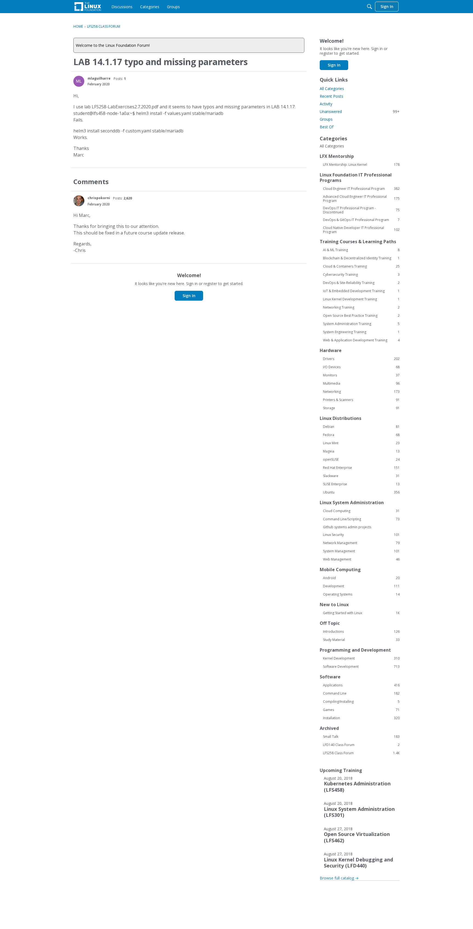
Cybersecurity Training (361, 274)
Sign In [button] (189, 295)
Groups (326, 119)
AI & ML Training (361, 250)
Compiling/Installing (361, 701)
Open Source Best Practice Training (361, 315)
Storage (361, 408)
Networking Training (361, 307)
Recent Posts (331, 96)
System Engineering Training (361, 332)
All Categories (332, 88)
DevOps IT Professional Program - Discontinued (361, 210)
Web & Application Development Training (361, 340)
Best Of (326, 126)
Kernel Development (361, 658)
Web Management (361, 559)
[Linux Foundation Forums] (87, 6)
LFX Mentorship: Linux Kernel (361, 164)
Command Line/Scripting (361, 519)
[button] (78, 81)
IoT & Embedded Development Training (361, 291)
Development (361, 586)
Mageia (361, 451)
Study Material (361, 639)
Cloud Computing (361, 511)
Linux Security (361, 534)
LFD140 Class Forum (361, 744)
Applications (361, 685)
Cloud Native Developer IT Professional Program (361, 230)
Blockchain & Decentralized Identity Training (361, 258)
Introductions (361, 631)
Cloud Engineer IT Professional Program (361, 188)
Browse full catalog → (339, 878)
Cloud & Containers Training (361, 266)
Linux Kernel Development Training (361, 299)
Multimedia (361, 383)
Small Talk (361, 736)
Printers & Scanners (361, 399)
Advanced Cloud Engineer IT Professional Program (361, 198)
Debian (361, 426)
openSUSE (361, 459)
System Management (361, 551)
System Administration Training (361, 323)
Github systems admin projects (347, 527)
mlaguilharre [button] (99, 78)
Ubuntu (361, 492)
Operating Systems (361, 594)
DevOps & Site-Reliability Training (361, 282)
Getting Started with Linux (361, 613)
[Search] (369, 6)
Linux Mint (361, 443)
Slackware (361, 476)
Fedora (361, 434)
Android (361, 578)
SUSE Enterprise (361, 484)
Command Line (361, 693)
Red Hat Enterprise (361, 467)
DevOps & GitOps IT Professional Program (361, 219)
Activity (326, 103)
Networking (361, 391)
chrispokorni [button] (99, 198)
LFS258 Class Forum (361, 753)
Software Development (361, 666)
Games (361, 709)
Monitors (361, 375)
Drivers (361, 358)
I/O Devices (361, 367)
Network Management (361, 543)
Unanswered (360, 111)
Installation (361, 718)
